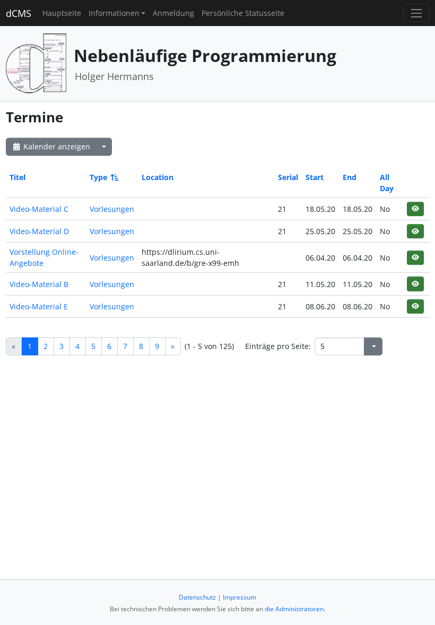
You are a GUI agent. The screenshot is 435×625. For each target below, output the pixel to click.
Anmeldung (173, 13)
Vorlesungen (112, 209)
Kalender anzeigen (55, 146)
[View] (415, 209)
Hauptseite (61, 13)
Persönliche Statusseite (243, 13)
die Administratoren (294, 608)
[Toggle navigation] (416, 13)
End (349, 177)
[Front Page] (36, 63)
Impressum (239, 597)
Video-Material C (39, 209)
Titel (17, 177)
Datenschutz (197, 597)
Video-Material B (39, 284)
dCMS (18, 13)
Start (315, 177)
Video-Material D (39, 231)
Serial (288, 177)
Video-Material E (39, 306)
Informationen (114, 13)
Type (98, 177)
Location (157, 177)
